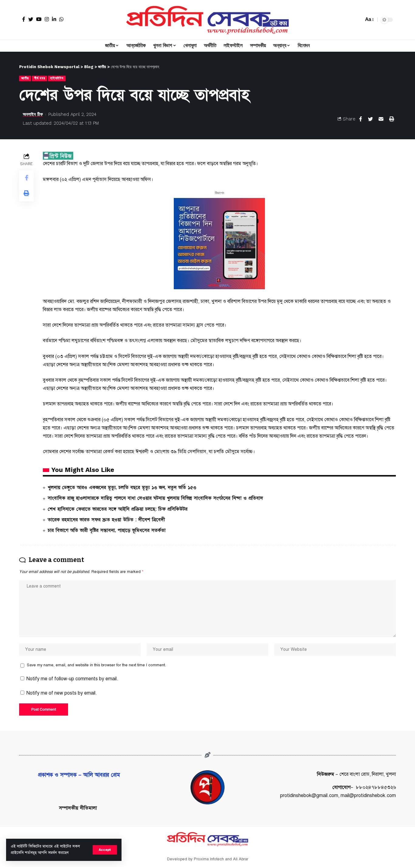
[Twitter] (31, 19)
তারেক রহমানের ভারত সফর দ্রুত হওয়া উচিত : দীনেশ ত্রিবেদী (106, 519)
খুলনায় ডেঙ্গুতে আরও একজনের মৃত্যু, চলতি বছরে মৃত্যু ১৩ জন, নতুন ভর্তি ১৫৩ (122, 487)
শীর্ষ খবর (39, 78)
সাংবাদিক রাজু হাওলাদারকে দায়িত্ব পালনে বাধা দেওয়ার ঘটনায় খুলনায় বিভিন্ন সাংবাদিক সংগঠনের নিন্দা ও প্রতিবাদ (155, 498)
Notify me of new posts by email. (61, 693)
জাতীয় (25, 78)
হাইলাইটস (56, 78)
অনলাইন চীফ (33, 114)
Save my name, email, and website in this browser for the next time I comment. (96, 665)
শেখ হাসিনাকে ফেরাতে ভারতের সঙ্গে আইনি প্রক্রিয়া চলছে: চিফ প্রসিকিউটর (117, 509)
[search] (358, 20)
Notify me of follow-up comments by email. (72, 679)
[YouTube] (39, 19)
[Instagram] (46, 19)
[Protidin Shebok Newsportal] (207, 20)
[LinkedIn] (54, 19)
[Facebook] (24, 19)
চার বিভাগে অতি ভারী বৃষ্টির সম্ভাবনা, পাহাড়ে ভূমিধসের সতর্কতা (107, 530)
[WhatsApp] (61, 19)
